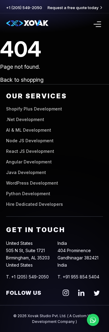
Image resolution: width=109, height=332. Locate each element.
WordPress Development (32, 183)
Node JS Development (30, 140)
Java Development (26, 172)
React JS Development (30, 151)
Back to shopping (22, 80)
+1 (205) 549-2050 (24, 7)
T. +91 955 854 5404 (78, 276)
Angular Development (29, 161)
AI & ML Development (28, 130)
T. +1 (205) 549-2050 (27, 276)
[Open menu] (97, 24)
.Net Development (25, 119)
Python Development (28, 193)
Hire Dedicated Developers (34, 204)
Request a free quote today (73, 7)
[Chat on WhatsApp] (93, 320)
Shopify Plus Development (34, 108)
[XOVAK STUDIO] (27, 24)
